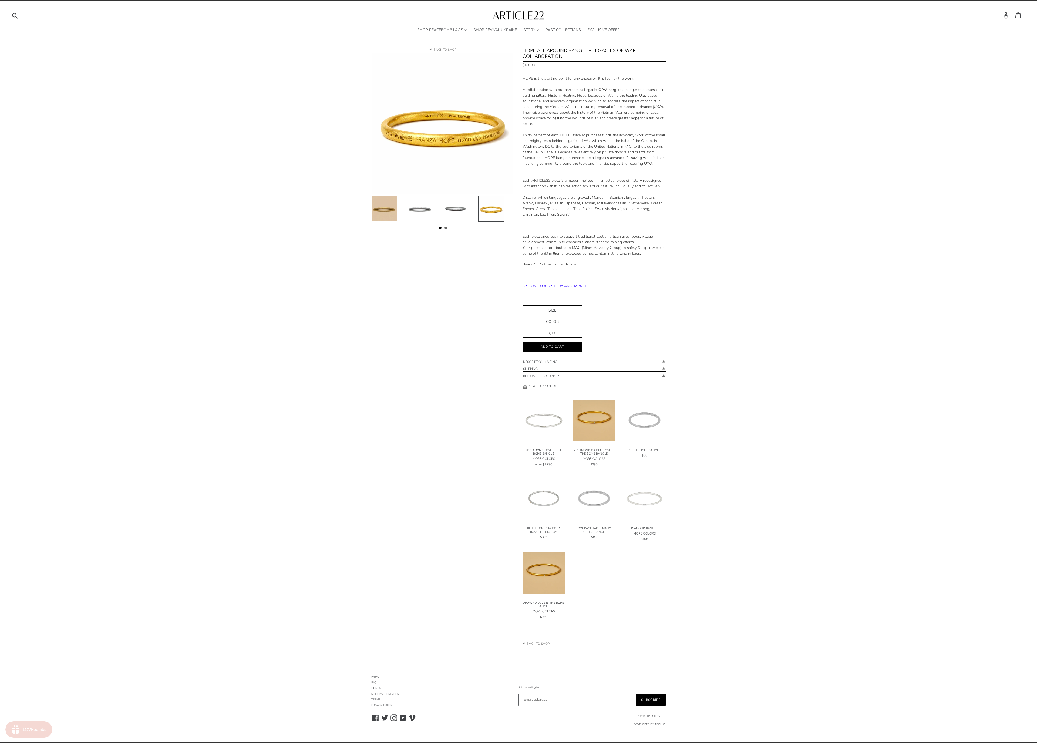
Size (552, 310)
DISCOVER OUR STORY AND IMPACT (555, 286)
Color (552, 321)
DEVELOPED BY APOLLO (649, 724)
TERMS (375, 699)
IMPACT (376, 677)
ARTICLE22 (653, 716)
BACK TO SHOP (444, 50)
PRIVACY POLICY (381, 705)
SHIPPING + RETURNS (385, 694)
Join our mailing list (528, 687)
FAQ (373, 682)
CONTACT (377, 688)
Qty (552, 333)
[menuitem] (442, 30)
